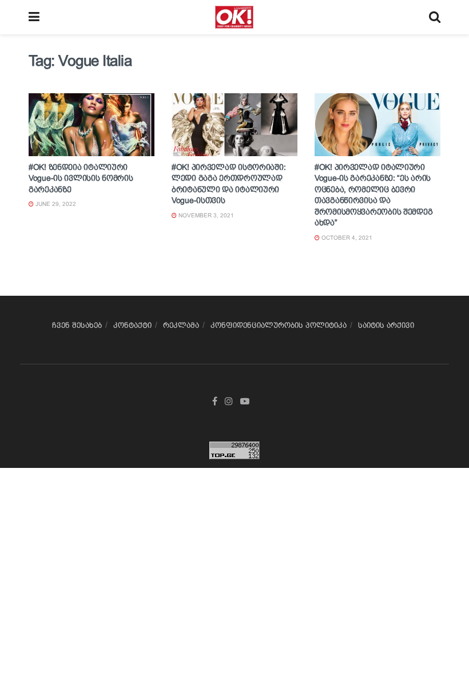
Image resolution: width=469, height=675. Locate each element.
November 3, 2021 (205, 215)
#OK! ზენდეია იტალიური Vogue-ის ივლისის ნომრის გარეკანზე (81, 178)
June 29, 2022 (55, 204)
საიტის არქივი (386, 325)
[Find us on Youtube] (244, 401)
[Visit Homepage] (234, 17)
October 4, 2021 (346, 238)
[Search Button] (434, 17)
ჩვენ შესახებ (77, 325)
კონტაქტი (132, 325)
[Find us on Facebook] (214, 401)
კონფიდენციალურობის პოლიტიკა (278, 325)
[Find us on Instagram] (229, 401)
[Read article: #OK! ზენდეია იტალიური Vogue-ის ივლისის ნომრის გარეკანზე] (91, 124)
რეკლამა (181, 325)
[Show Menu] (34, 17)
